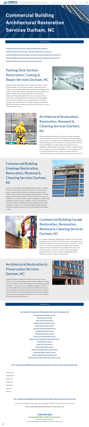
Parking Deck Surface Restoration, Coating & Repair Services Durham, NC (27, 48)
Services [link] (60, 2)
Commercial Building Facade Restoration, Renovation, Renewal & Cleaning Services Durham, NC (33, 58)
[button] (87, 2)
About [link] (67, 2)
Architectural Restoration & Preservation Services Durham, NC (24, 61)
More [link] (80, 2)
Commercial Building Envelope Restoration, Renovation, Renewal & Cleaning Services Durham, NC (33, 55)
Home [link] (54, 2)
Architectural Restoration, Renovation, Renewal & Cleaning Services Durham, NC (28, 51)
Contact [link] (73, 2)
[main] (41, 21)
